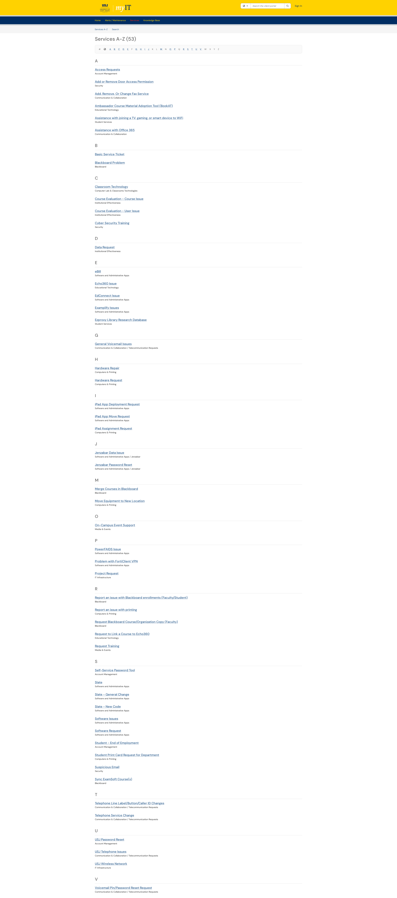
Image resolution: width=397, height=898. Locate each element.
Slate (98, 682)
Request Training (107, 646)
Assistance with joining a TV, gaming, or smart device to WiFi (139, 118)
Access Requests (107, 70)
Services (134, 20)
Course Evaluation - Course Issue (119, 199)
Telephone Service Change (114, 815)
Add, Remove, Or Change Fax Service (122, 94)
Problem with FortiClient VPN (116, 561)
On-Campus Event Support (115, 525)
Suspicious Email (107, 767)
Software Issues (106, 719)
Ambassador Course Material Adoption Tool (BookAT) (134, 106)
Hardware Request (108, 380)
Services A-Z (101, 29)
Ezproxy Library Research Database (121, 320)
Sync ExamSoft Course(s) (113, 779)
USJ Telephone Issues (110, 852)
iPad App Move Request (112, 416)
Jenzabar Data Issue (109, 453)
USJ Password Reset (109, 839)
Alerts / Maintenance (115, 20)
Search (115, 29)
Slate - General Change (112, 694)
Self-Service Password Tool (115, 670)
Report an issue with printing (116, 610)
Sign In (298, 5)
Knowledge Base (151, 20)
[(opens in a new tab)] (116, 8)
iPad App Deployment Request (117, 404)
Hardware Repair (107, 368)
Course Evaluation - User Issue (117, 211)
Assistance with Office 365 (115, 130)
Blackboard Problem (110, 163)
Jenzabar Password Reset (113, 465)
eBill (98, 271)
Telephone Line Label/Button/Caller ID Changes (129, 803)
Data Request (105, 247)
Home (98, 20)
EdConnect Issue (107, 296)
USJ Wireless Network (111, 864)
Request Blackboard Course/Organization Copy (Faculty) (136, 622)
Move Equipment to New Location (120, 501)
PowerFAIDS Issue (108, 549)
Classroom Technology (111, 187)
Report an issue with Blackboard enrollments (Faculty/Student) (141, 598)
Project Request (106, 573)
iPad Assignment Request (113, 428)
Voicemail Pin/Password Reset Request (123, 888)
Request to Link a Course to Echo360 (122, 634)
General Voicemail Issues (113, 344)
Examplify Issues (107, 308)
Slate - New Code (108, 706)
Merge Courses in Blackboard (116, 489)
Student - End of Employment (117, 743)
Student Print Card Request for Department (127, 755)
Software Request (108, 731)
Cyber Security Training (112, 223)
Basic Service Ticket (109, 154)
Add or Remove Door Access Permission (124, 82)
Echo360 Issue (106, 283)
